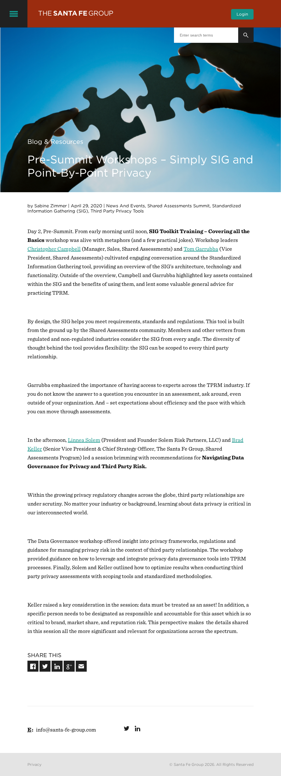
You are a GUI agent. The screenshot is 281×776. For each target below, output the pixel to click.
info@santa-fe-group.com (66, 729)
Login (242, 14)
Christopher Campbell (54, 248)
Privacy (34, 764)
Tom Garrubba (201, 248)
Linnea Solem (84, 440)
